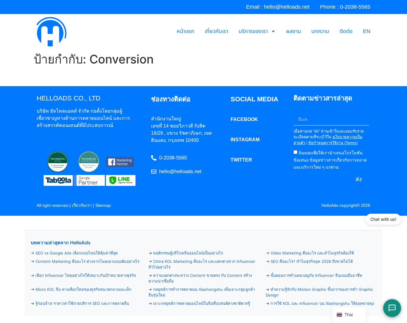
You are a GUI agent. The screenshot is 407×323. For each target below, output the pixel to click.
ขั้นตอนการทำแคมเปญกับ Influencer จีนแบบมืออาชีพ (316, 275)
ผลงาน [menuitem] (293, 31)
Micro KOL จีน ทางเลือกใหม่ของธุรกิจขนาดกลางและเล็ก (83, 289)
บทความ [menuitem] (320, 31)
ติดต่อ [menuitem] (346, 31)
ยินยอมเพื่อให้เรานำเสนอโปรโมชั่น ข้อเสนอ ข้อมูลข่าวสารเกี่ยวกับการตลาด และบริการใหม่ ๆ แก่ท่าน (330, 160)
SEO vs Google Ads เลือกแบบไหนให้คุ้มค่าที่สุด (76, 253)
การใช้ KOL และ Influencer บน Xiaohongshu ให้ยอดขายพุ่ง (322, 303)
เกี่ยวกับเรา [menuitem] (216, 31)
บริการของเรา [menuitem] (253, 31)
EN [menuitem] (366, 31)
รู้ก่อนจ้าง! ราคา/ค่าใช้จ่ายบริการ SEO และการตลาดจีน (82, 303)
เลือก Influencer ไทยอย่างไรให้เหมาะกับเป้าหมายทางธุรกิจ (85, 275)
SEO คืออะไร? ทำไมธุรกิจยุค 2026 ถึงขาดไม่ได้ (312, 261)
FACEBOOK (244, 119)
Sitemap (103, 205)
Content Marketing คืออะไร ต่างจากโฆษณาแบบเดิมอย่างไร (87, 261)
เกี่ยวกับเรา (82, 205)
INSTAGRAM (245, 139)
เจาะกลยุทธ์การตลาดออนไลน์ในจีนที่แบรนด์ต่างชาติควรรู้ (201, 303)
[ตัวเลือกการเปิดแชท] (392, 308)
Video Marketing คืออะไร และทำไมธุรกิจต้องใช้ (312, 253)
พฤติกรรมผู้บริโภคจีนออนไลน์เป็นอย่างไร (188, 253)
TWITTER (241, 159)
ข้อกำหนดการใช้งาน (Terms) (333, 143)
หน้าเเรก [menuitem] (185, 31)
